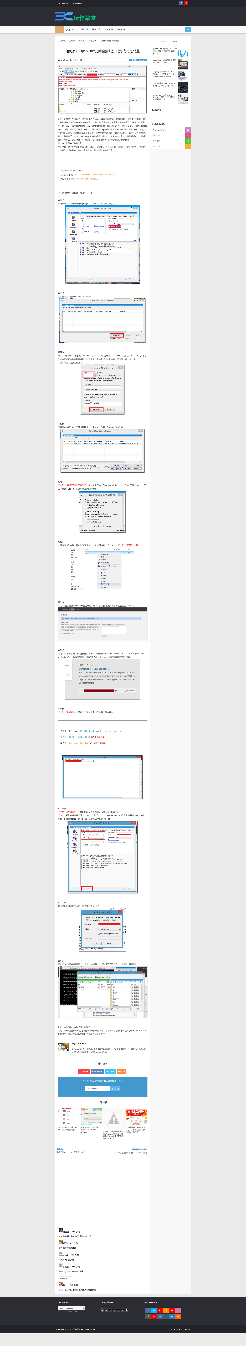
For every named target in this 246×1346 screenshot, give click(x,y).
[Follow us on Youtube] (172, 1310)
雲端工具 (156, 146)
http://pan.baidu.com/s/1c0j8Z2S (85, 179)
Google (84, 1071)
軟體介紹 (156, 141)
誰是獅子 (78, 3)
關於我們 (65, 3)
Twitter (111, 1071)
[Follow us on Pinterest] (154, 1316)
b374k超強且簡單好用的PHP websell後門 (131, 1153)
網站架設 (156, 135)
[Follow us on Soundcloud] (178, 1316)
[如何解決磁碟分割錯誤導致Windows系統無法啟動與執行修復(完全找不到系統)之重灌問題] (114, 1118)
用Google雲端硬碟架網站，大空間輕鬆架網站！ (68, 1128)
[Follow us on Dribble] (178, 1310)
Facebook (98, 1071)
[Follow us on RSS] (166, 1310)
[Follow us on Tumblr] (166, 1316)
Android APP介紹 (160, 130)
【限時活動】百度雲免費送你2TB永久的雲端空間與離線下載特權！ (135, 1129)
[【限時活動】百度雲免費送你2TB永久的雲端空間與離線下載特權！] (136, 1116)
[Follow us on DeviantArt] (148, 1316)
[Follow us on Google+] (186, 3)
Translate (76, 1311)
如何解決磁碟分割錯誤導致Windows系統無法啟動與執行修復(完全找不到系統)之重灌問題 (113, 1135)
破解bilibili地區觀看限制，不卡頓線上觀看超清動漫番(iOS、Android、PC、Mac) (165, 51)
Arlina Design (184, 1329)
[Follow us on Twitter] (154, 1310)
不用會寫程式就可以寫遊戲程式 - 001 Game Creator (90, 1129)
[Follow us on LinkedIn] (172, 1316)
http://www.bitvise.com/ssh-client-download (94, 175)
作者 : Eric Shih (79, 1043)
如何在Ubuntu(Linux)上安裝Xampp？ (71, 1152)
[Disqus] (102, 1193)
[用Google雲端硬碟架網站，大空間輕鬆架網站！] (69, 1116)
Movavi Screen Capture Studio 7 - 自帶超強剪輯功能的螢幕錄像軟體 (164, 97)
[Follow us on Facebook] (181, 3)
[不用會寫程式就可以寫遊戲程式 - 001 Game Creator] (91, 1116)
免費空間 (133, 60)
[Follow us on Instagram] (160, 1316)
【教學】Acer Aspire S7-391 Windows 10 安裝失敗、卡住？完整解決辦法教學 (164, 74)
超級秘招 (142, 60)
